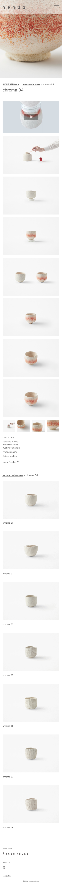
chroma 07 (8, 776)
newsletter (7, 876)
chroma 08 (8, 827)
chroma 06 (8, 726)
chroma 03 (8, 624)
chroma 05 (8, 675)
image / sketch (9, 461)
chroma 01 (8, 523)
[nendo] (14, 6)
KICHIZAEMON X (11, 84)
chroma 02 (8, 573)
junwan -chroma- (31, 84)
